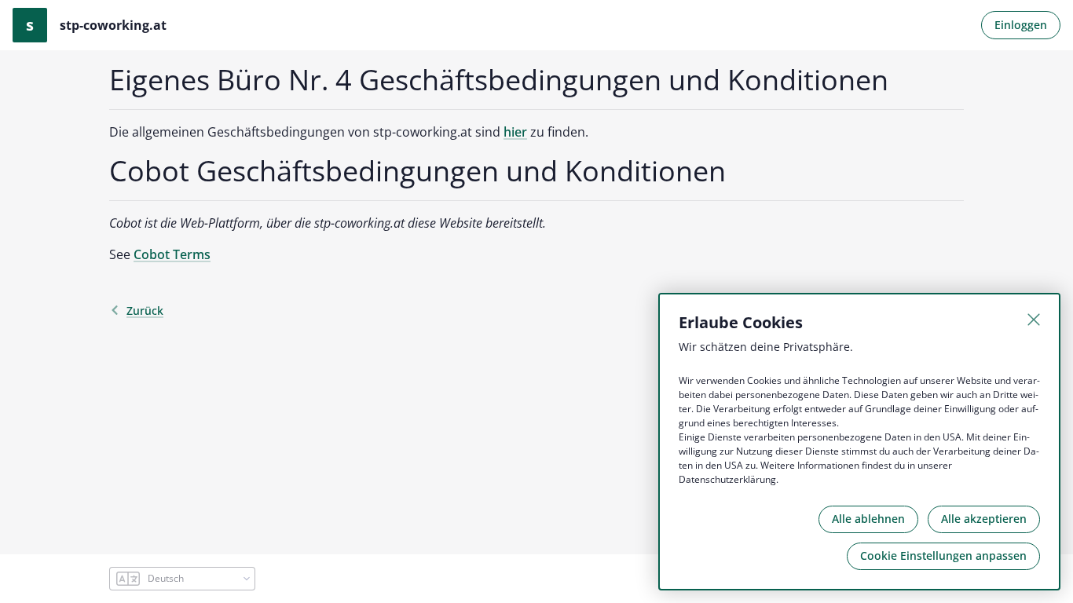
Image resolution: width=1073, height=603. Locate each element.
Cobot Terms (172, 254)
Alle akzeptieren (984, 518)
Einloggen (1020, 24)
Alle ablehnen (868, 518)
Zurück (144, 310)
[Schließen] (1034, 319)
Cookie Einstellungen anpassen (943, 555)
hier (515, 132)
